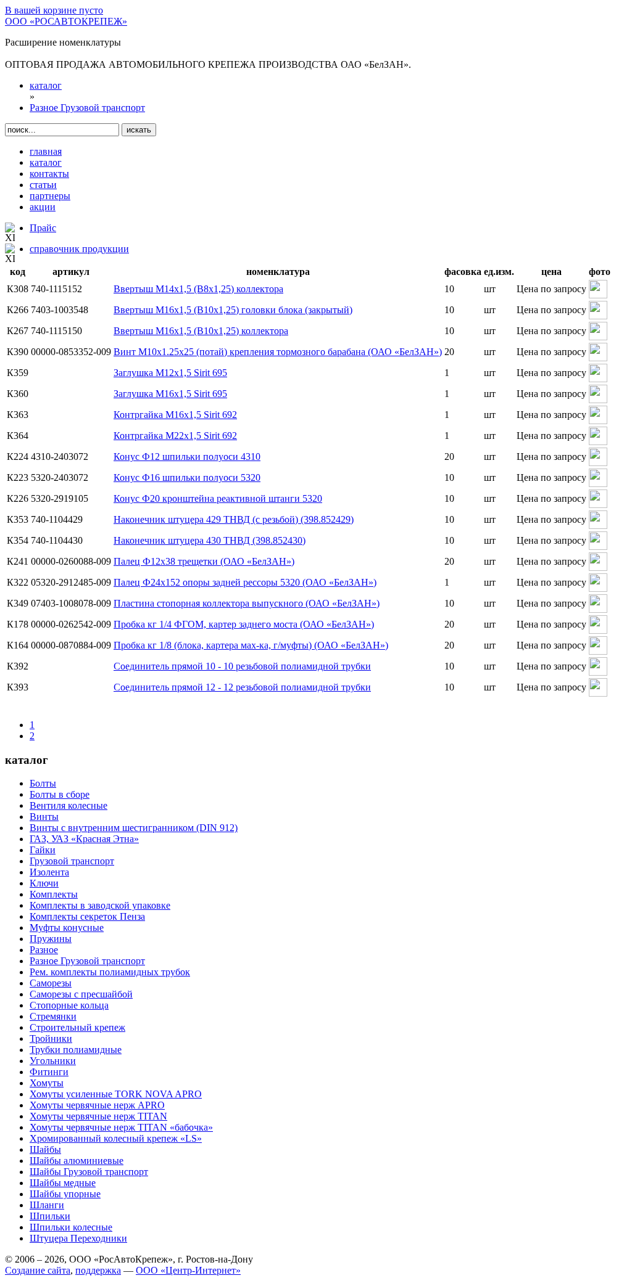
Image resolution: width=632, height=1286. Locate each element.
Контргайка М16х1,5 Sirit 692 (175, 414)
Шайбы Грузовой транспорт (89, 1171)
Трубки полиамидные (76, 1049)
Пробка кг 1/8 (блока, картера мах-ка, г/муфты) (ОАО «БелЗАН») (251, 645)
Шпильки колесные (71, 1227)
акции (43, 207)
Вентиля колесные (68, 805)
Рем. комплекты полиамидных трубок (110, 972)
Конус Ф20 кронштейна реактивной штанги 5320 (218, 498)
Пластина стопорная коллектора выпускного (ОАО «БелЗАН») (247, 603)
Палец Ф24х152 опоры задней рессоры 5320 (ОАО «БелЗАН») (245, 582)
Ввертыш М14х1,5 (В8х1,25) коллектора (198, 289)
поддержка (98, 1270)
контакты (49, 173)
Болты (43, 783)
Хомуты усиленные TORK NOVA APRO (116, 1094)
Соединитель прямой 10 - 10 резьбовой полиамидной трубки (242, 666)
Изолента (49, 872)
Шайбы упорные (65, 1194)
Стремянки (53, 1016)
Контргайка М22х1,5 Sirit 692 (175, 435)
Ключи (44, 883)
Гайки (43, 850)
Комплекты (54, 894)
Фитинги (49, 1072)
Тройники (51, 1038)
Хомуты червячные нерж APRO (97, 1105)
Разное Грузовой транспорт (87, 961)
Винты (44, 816)
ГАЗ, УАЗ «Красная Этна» (84, 838)
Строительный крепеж (77, 1027)
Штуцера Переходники (78, 1238)
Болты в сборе (59, 794)
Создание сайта (37, 1270)
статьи (43, 184)
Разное (44, 949)
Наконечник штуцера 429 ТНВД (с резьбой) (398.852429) (234, 519)
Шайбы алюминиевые (76, 1160)
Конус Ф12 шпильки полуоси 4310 (187, 456)
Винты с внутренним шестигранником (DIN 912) (134, 827)
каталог (46, 162)
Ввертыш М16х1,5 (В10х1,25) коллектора (201, 331)
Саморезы (51, 983)
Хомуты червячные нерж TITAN (98, 1116)
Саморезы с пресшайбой (81, 994)
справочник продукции (79, 249)
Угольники (53, 1060)
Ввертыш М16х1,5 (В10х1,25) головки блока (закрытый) (233, 310)
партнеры (50, 195)
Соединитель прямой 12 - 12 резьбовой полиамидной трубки (242, 687)
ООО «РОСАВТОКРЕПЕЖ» (66, 21)
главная (46, 151)
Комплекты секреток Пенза (87, 916)
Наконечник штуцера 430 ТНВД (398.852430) (210, 540)
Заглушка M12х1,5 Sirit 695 (170, 372)
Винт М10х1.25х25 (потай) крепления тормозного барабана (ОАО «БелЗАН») (278, 351)
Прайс (43, 228)
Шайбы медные (63, 1182)
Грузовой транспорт (72, 861)
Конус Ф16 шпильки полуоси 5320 (187, 477)
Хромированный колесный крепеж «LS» (116, 1138)
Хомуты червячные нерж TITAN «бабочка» (121, 1127)
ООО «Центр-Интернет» (188, 1270)
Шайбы (45, 1149)
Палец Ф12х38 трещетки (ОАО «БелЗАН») (204, 561)
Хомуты (47, 1083)
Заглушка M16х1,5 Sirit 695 (170, 393)
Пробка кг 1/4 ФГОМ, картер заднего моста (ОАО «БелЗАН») (244, 624)
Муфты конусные (67, 927)
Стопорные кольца (69, 1005)
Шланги (47, 1205)
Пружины (51, 938)
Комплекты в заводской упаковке (100, 905)
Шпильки (50, 1216)
